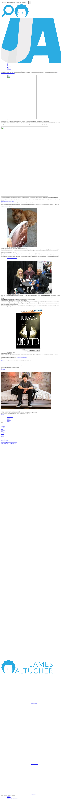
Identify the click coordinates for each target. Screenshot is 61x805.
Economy (8, 419)
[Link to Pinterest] (22, 627)
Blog (7, 64)
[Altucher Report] (22, 17)
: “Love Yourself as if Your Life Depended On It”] (21, 357)
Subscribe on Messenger (34, 703)
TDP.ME (2, 360)
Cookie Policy (8, 797)
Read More (2, 414)
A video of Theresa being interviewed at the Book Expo (7, 201)
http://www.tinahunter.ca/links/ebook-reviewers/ (12, 258)
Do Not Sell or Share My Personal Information (12, 798)
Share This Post (3, 369)
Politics (8, 421)
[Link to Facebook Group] (22, 506)
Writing (8, 420)
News (7, 65)
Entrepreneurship (9, 417)
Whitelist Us (8, 796)
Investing (8, 418)
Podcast (8, 68)
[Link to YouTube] (22, 597)
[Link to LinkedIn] (22, 536)
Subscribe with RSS (33, 794)
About (7, 63)
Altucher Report (9, 69)
